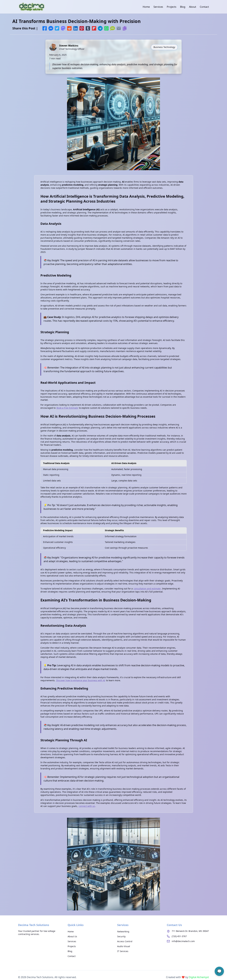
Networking (123, 931)
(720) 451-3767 (179, 936)
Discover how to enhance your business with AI (80, 680)
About (192, 6)
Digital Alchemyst (199, 977)
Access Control (124, 941)
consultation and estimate (147, 588)
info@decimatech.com (183, 941)
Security (121, 936)
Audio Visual (123, 946)
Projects (171, 6)
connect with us (87, 806)
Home (146, 6)
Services (158, 6)
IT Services (122, 951)
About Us (72, 936)
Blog (182, 6)
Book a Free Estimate (67, 407)
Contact (204, 6)
